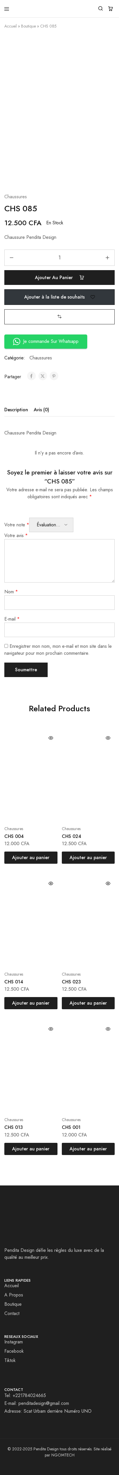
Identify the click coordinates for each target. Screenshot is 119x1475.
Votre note (16, 524)
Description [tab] (16, 409)
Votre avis (16, 535)
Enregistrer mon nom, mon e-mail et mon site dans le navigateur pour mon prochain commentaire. (58, 649)
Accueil (10, 26)
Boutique (28, 26)
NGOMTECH (63, 1455)
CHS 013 (13, 1127)
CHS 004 (14, 836)
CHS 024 (71, 836)
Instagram (13, 1341)
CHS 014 (13, 982)
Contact (11, 1313)
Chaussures (15, 196)
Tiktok (10, 1360)
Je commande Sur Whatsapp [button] (51, 341)
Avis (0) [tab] (41, 409)
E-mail (12, 619)
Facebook (14, 1351)
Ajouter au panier (54, 277)
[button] (59, 316)
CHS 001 (71, 1127)
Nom (11, 591)
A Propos (13, 1295)
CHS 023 (71, 982)
